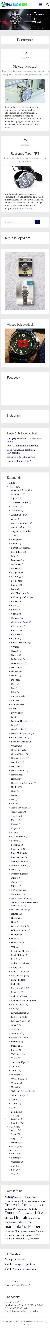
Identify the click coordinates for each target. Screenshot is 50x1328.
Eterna (14, 709)
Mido (13, 878)
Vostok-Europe (18, 1095)
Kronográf (12, 1213)
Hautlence (16, 775)
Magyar (14, 1138)
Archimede (16, 510)
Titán (29, 162)
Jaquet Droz (16, 812)
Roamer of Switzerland (22, 1000)
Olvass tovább (26, 208)
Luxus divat (16, 1222)
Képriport (15, 1119)
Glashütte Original (20, 742)
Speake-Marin (18, 1037)
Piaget (14, 967)
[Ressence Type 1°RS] (25, 178)
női (12, 1166)
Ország (10, 1127)
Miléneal (15, 882)
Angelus (15, 506)
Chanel (14, 614)
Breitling (15, 576)
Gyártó (10, 487)
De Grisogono (17, 663)
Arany (9, 1197)
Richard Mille (17, 996)
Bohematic (16, 564)
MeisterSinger (18, 874)
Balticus (15, 539)
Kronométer (24, 1213)
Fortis (14, 725)
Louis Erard (16, 849)
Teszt (14, 1174)
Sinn (44, 71)
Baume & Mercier (19, 548)
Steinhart (15, 1042)
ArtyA (14, 519)
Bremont (15, 581)
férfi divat (11, 1205)
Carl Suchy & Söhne (20, 597)
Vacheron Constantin (21, 1091)
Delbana (15, 671)
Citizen (14, 630)
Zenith (14, 1112)
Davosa (14, 655)
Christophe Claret (19, 622)
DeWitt (14, 680)
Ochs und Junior (19, 926)
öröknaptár (35, 1239)
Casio (13, 605)
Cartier (14, 601)
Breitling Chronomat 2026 (19, 461)
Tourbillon (10, 1238)
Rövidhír (37, 158)
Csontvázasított (11, 1201)
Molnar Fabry (17, 890)
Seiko (14, 1025)
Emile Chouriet (18, 696)
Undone (15, 1083)
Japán (14, 1134)
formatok (28, 1201)
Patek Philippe (18, 955)
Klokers (15, 820)
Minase (14, 886)
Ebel (13, 688)
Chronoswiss (17, 626)
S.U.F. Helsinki (17, 1017)
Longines (15, 845)
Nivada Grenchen (19, 909)
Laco (13, 832)
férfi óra (23, 1205)
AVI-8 (13, 535)
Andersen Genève (19, 502)
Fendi (14, 717)
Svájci (14, 1146)
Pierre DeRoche (18, 971)
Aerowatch (16, 494)
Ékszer (14, 1158)
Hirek (9, 1116)
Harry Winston (18, 770)
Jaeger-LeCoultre (19, 808)
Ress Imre (10, 158)
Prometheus (17, 980)
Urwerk (14, 1087)
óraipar (28, 1239)
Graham (15, 746)
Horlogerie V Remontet (22, 783)
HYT (13, 799)
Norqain (15, 918)
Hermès (15, 779)
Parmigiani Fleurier (20, 951)
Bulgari (14, 585)
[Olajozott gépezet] (25, 91)
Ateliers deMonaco (20, 523)
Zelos (13, 1108)
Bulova (14, 589)
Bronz (16, 1198)
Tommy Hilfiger (18, 1062)
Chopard (15, 618)
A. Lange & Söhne (19, 490)
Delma (14, 675)
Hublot (14, 787)
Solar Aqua (16, 1033)
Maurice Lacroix (18, 865)
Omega (14, 934)
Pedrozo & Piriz (18, 963)
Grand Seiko (17, 750)
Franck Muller (17, 729)
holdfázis (9, 1209)
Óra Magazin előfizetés (15, 1259)
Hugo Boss (16, 791)
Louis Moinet (17, 853)
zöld (23, 1238)
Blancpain (16, 560)
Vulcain (14, 1099)
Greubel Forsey (18, 754)
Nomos (14, 914)
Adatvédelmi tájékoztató (18, 1285)
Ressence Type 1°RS (25, 153)
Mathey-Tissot (18, 861)
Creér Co (15, 638)
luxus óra (25, 1222)
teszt (30, 1235)
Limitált (20, 1218)
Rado (13, 984)
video (18, 1239)
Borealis (15, 568)
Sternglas (15, 1046)
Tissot (14, 1058)
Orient (14, 938)
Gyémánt (38, 1205)
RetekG (7, 71)
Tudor (14, 1066)
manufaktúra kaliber (22, 1226)
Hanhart (15, 766)
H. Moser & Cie (18, 758)
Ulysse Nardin (17, 1079)
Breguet (15, 572)
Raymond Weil (18, 988)
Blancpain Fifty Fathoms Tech (21, 457)
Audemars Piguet (19, 527)
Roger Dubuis (17, 1004)
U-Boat (45, 75)
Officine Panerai (18, 930)
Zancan (14, 1103)
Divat (9, 483)
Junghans (15, 816)
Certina (14, 609)
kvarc (32, 1213)
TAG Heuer (16, 1054)
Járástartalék (22, 1209)
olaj (26, 75)
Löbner (14, 841)
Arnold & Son (17, 515)
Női (17, 1231)
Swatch (14, 1050)
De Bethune (17, 659)
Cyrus (14, 647)
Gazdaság (15, 1162)
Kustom (15, 824)
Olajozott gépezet (25, 66)
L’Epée (14, 828)
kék (37, 1213)
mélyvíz (20, 75)
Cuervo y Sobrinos (20, 642)
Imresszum (12, 1281)
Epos (13, 700)
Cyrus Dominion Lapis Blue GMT (22, 446)
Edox (13, 692)
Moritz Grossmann (20, 898)
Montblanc (16, 894)
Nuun (14, 922)
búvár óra (30, 1197)
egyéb (24, 71)
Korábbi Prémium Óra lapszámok (20, 1269)
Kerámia (32, 1208)
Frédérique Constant (20, 733)
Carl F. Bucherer (18, 593)
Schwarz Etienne (19, 1021)
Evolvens (15, 713)
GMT (31, 1205)
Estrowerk (16, 704)
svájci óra (24, 1235)
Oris (13, 947)
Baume (14, 543)
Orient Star (16, 942)
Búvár (18, 71)
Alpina (14, 498)
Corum (14, 634)
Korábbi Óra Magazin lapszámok (20, 1264)
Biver (13, 556)
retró (14, 1235)
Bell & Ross (16, 552)
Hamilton (15, 762)
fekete (20, 1201)
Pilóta (14, 1170)
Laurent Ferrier (18, 836)
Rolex (14, 1008)
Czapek (14, 651)
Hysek (14, 795)
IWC (13, 803)
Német (30, 71)
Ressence (38, 71)
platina (9, 1235)
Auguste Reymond (20, 531)
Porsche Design (18, 975)
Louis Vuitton (17, 857)
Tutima (14, 1070)
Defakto (15, 667)
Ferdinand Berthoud (20, 721)
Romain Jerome (18, 1013)
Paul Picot (16, 959)
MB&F (14, 869)
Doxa (13, 684)
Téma (9, 1150)
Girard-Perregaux (19, 737)
